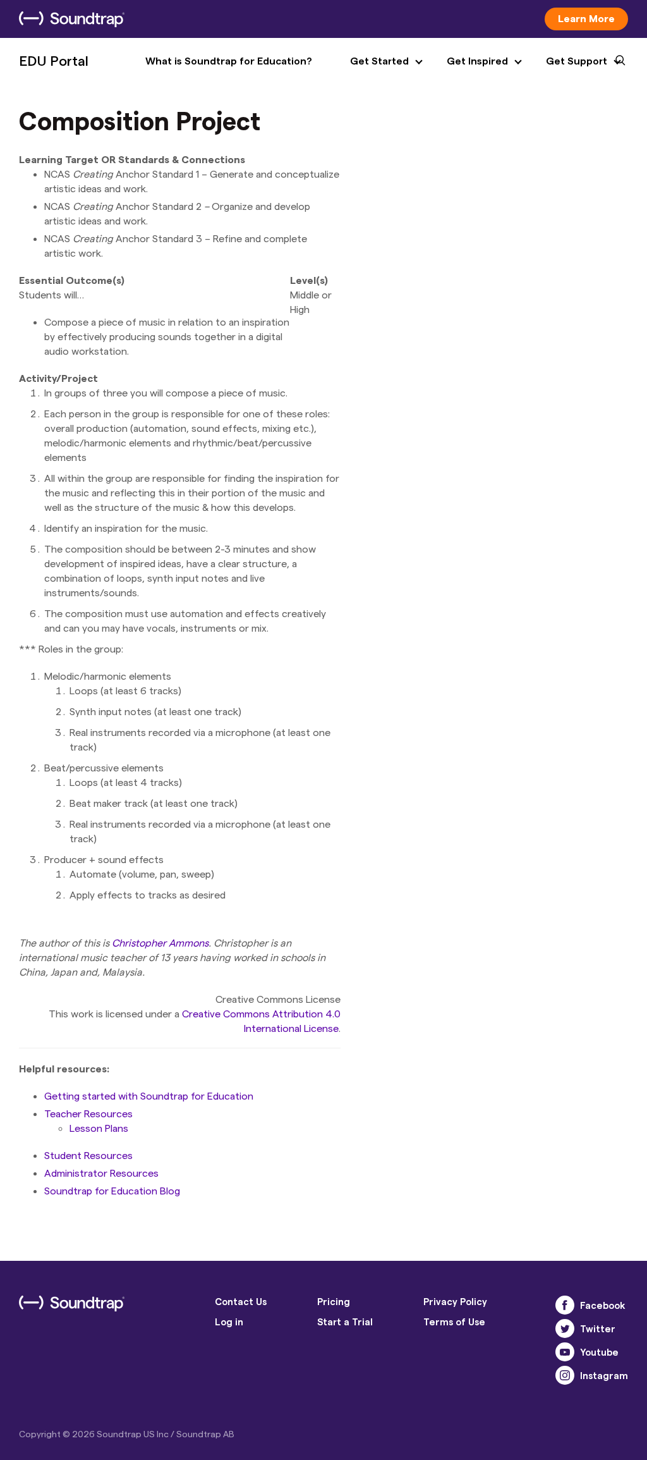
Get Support (576, 60)
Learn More (586, 18)
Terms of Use (454, 1321)
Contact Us (241, 1301)
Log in (229, 1321)
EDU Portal (53, 60)
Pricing (333, 1301)
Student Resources (88, 1155)
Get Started (379, 60)
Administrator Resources (101, 1173)
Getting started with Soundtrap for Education (148, 1095)
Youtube (599, 1352)
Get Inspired (477, 60)
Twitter (597, 1328)
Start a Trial (345, 1321)
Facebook (603, 1305)
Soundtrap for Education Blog (112, 1190)
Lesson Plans (99, 1128)
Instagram (604, 1375)
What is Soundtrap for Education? (228, 60)
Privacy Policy (455, 1301)
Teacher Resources (88, 1113)
